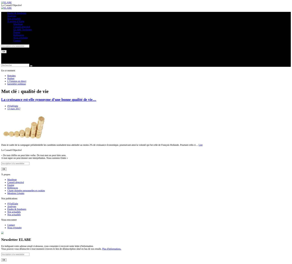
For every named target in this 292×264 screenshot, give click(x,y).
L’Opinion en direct (16, 81)
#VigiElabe (12, 106)
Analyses (11, 16)
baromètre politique (16, 84)
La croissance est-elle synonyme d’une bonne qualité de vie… (48, 99)
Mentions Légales (15, 193)
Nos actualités (14, 18)
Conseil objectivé (21, 27)
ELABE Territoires (22, 29)
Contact (17, 40)
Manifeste (18, 24)
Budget (10, 78)
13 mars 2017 (13, 108)
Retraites (11, 75)
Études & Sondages (16, 13)
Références (18, 35)
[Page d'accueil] (6, 2)
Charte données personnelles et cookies (26, 190)
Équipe (16, 32)
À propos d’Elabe (15, 21)
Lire (201, 145)
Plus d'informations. (111, 249)
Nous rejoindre (20, 38)
